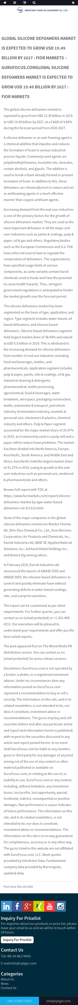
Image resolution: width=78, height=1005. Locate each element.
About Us (7, 979)
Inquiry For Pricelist (17, 940)
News (5, 983)
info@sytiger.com (23, 963)
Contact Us (8, 988)
